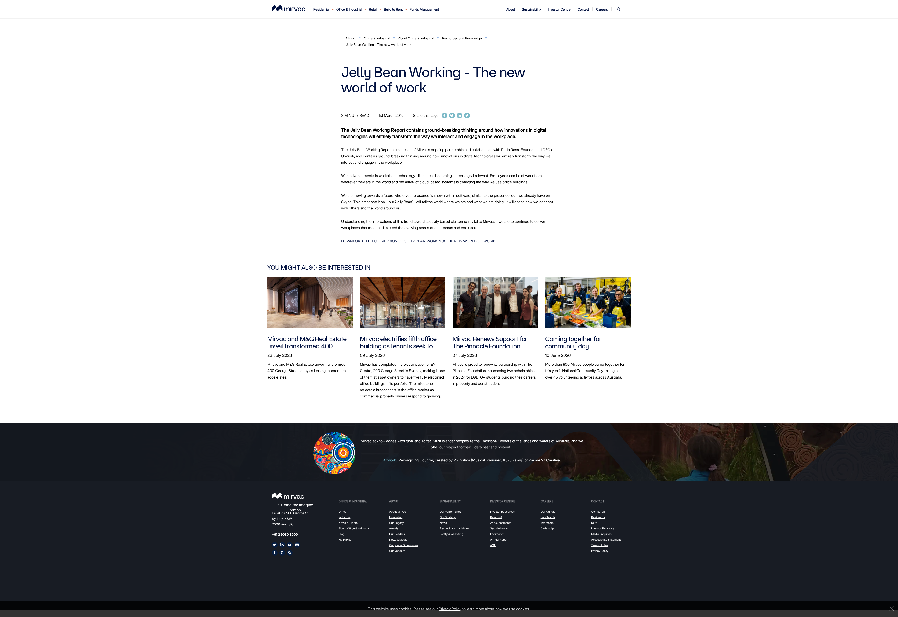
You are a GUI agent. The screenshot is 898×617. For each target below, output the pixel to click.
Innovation (395, 517)
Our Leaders (397, 534)
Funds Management (424, 9)
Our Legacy (396, 523)
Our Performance (450, 511)
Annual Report (499, 539)
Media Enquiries (601, 534)
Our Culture (548, 511)
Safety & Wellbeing (451, 534)
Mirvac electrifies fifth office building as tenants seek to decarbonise (398, 342)
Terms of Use (599, 545)
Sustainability (450, 501)
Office (342, 511)
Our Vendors (397, 551)
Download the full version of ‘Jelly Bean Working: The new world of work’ (418, 241)
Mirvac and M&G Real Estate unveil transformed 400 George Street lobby (306, 342)
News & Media (398, 539)
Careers (547, 501)
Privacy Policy (599, 551)
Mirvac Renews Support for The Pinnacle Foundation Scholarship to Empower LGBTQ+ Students (490, 342)
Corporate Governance (403, 545)
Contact (597, 501)
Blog (341, 534)
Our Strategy (448, 517)
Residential (598, 517)
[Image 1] (288, 8)
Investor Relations (602, 528)
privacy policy (450, 608)
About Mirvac (397, 511)
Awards (393, 528)
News (443, 523)
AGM (493, 545)
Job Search (548, 517)
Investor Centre (502, 501)
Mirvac (350, 38)
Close (890, 609)
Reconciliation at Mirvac (455, 528)
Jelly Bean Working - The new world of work (378, 44)
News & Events (348, 523)
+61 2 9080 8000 (285, 534)
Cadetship (547, 528)
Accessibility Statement (606, 539)
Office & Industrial (377, 38)
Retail (594, 523)
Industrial (344, 517)
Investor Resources (502, 511)
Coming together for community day (573, 342)
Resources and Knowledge (462, 38)
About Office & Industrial (416, 38)
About (393, 501)
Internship (547, 523)
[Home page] (288, 496)
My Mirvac (345, 539)
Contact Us (598, 511)
